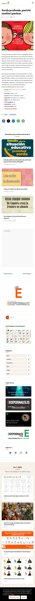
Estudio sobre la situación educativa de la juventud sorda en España (17, 161)
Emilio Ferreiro (6, 17)
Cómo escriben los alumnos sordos (15, 189)
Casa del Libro (16, 89)
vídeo (18, 370)
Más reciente (8, 273)
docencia (18, 363)
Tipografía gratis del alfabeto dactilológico (17, 551)
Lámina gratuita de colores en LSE (14, 578)
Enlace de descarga (10, 108)
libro (6, 114)
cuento (18, 359)
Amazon (7, 91)
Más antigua (27, 273)
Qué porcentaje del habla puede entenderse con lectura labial (17, 523)
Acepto (24, 597)
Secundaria (13, 114)
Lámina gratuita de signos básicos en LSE (16, 496)
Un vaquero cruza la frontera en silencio (15, 217)
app (18, 355)
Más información (14, 597)
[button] (31, 3)
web (18, 374)
